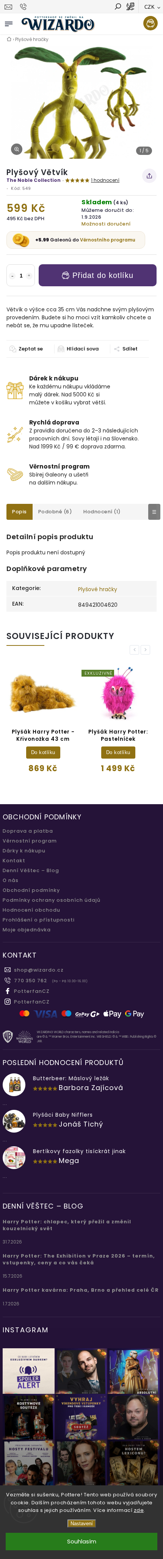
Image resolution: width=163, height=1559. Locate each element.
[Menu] (8, 22)
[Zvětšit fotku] (16, 149)
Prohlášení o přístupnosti (39, 920)
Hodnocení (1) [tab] (102, 511)
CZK (149, 7)
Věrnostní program (30, 841)
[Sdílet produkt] (149, 176)
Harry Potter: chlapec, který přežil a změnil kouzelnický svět (67, 1225)
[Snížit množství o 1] (12, 276)
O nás (11, 880)
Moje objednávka (27, 929)
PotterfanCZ (32, 991)
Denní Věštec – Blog (31, 870)
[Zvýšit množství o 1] (29, 276)
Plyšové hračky (97, 589)
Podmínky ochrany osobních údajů (51, 900)
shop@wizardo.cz (39, 970)
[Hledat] (117, 7)
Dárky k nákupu (24, 850)
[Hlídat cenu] (78, 348)
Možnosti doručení (106, 224)
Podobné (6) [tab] (55, 511)
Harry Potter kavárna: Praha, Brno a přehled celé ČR (81, 1290)
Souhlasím (81, 1541)
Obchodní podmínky (31, 890)
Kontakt (14, 860)
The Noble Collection (33, 180)
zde (139, 1510)
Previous (135, 650)
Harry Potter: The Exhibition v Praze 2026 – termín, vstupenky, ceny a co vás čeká (79, 1259)
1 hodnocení (105, 180)
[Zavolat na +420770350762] (24, 7)
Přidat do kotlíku (102, 275)
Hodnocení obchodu (31, 910)
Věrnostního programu (107, 240)
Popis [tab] (19, 511)
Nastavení (82, 1523)
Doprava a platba (28, 831)
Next (146, 650)
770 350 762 (30, 980)
